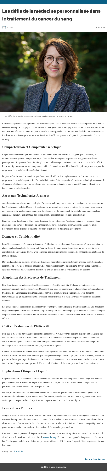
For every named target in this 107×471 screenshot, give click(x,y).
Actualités (18, 451)
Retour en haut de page (95, 459)
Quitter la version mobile (53, 467)
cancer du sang (49, 437)
